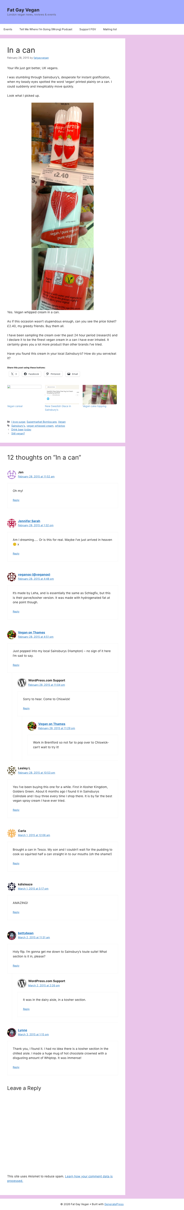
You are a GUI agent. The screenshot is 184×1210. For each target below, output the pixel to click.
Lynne (22, 1030)
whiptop (60, 425)
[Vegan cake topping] (100, 395)
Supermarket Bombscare (42, 421)
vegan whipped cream (40, 425)
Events (8, 29)
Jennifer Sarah (29, 521)
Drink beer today (21, 429)
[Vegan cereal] (24, 395)
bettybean (26, 933)
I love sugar (18, 421)
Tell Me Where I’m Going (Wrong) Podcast (45, 29)
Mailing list (110, 29)
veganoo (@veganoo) (34, 574)
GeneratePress (114, 1204)
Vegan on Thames (31, 632)
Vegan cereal (14, 406)
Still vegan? (18, 433)
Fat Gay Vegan (23, 10)
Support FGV (87, 29)
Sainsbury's (18, 425)
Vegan (62, 421)
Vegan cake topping (94, 406)
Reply (16, 500)
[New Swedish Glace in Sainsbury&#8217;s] (62, 395)
